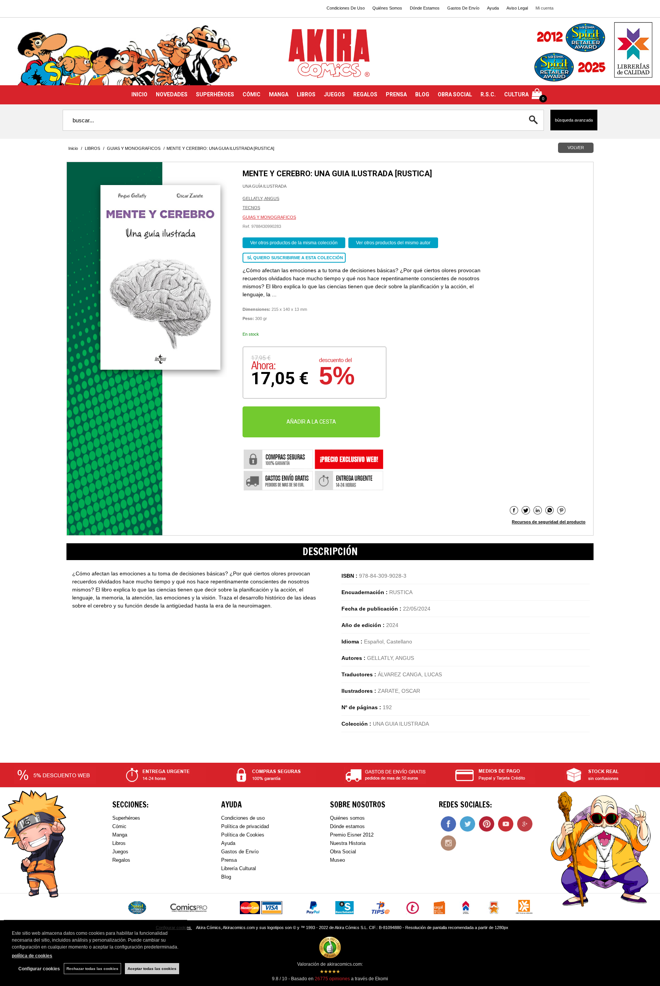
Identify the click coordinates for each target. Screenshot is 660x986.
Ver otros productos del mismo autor (393, 242)
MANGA (278, 94)
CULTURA (516, 94)
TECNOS (251, 207)
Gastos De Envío (463, 8)
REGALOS (365, 94)
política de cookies (32, 955)
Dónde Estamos (425, 8)
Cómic (119, 826)
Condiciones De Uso (346, 8)
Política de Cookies (242, 835)
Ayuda (493, 8)
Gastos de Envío (240, 851)
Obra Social (343, 851)
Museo (337, 860)
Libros (119, 843)
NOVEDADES (172, 94)
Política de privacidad (245, 826)
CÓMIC (251, 94)
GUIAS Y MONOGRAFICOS (269, 217)
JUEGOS (334, 94)
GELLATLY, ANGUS (261, 198)
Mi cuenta (544, 8)
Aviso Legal (517, 8)
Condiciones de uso (243, 818)
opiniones (332, 978)
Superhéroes (126, 818)
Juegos (120, 851)
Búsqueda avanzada (574, 120)
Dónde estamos (347, 826)
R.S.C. (488, 94)
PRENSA (396, 94)
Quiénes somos (347, 818)
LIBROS (306, 94)
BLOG (422, 94)
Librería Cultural (238, 868)
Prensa (229, 860)
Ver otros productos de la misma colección (294, 242)
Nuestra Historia (348, 843)
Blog (226, 877)
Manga (119, 835)
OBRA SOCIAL (455, 94)
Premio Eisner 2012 (352, 835)
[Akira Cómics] (330, 56)
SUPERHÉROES (215, 94)
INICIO (139, 94)
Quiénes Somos (387, 8)
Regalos (121, 860)
